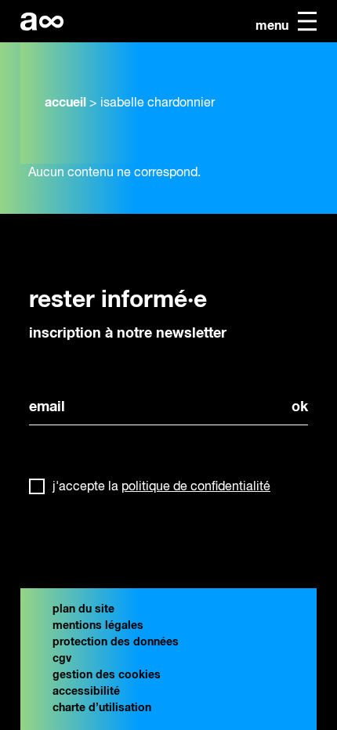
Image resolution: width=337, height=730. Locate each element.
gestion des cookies (107, 675)
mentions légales (98, 625)
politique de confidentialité (195, 487)
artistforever (41, 22)
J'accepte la (161, 487)
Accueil (65, 102)
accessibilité (86, 691)
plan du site (83, 609)
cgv (62, 658)
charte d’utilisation (102, 708)
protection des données (116, 642)
